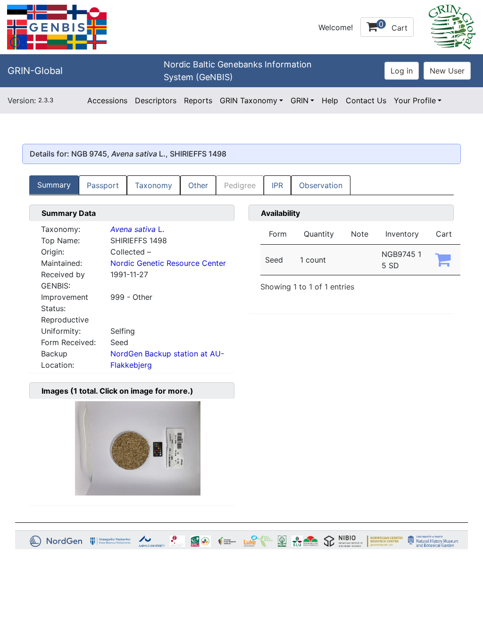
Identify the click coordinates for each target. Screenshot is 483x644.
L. (137, 229)
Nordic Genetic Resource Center (168, 263)
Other (198, 185)
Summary (54, 185)
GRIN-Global (35, 70)
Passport (103, 185)
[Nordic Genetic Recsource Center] (57, 26)
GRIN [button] (299, 100)
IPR (277, 185)
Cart (393, 26)
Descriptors (155, 100)
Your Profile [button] (415, 100)
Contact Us (366, 100)
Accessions (107, 100)
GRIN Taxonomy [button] (248, 100)
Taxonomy (153, 185)
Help (330, 100)
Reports (198, 100)
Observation (320, 185)
